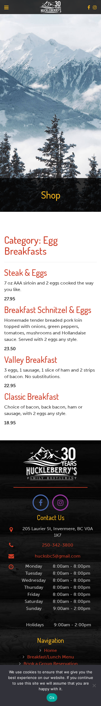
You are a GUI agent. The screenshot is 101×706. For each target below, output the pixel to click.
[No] (94, 685)
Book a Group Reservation (51, 663)
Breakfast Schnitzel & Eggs (47, 309)
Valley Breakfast (30, 359)
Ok (51, 697)
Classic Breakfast (31, 396)
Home (50, 650)
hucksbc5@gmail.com (58, 556)
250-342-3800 (57, 545)
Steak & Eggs (25, 272)
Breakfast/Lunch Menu (50, 657)
